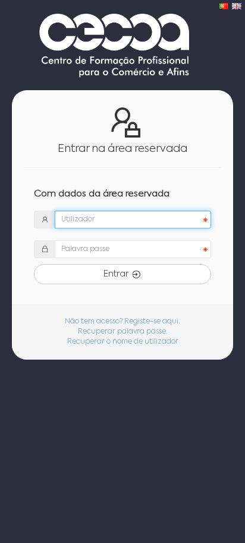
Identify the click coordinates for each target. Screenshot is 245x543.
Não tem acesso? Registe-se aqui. (122, 321)
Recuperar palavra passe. (123, 331)
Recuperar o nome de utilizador (122, 341)
